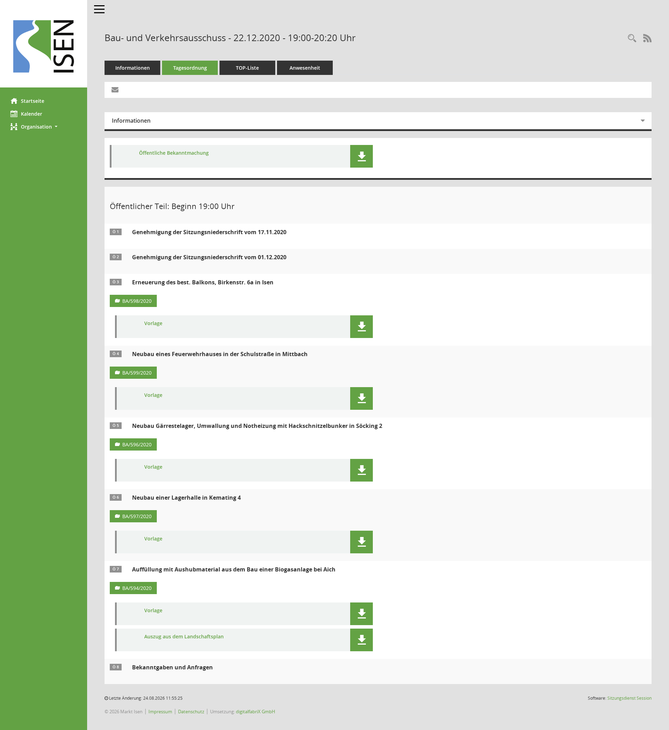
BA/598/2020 (137, 301)
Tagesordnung (190, 67)
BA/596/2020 (137, 444)
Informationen (132, 67)
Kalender (31, 113)
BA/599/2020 (137, 372)
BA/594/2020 (137, 588)
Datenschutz (191, 711)
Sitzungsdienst (629, 698)
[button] (43, 126)
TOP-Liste (247, 67)
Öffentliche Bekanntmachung (174, 153)
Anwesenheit (305, 67)
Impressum (160, 711)
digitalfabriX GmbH (255, 711)
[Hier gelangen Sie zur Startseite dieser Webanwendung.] (43, 46)
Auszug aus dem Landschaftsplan (184, 637)
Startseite (32, 101)
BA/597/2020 (137, 516)
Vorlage (153, 323)
